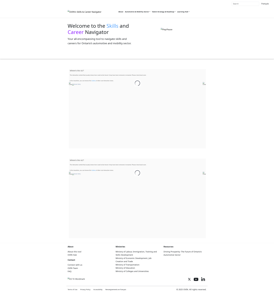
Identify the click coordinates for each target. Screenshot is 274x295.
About (120, 12)
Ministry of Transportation (127, 264)
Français (265, 3)
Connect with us (75, 265)
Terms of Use (72, 289)
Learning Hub (182, 12)
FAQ (69, 271)
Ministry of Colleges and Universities (132, 271)
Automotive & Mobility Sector (137, 12)
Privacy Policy (85, 289)
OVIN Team (73, 268)
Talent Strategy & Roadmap (163, 12)
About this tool (74, 251)
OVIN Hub (72, 255)
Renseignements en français (115, 289)
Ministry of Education (125, 268)
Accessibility (97, 289)
